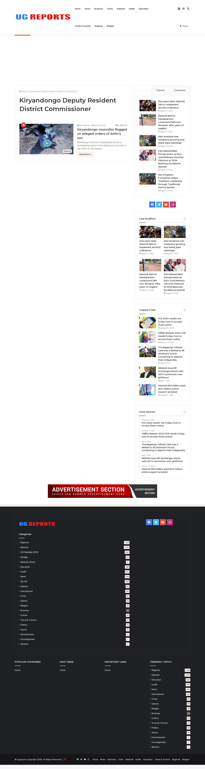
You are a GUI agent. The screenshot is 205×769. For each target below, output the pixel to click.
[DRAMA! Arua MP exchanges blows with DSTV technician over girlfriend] (147, 372)
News (87, 9)
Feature (24, 586)
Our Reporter (84, 125)
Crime (110, 9)
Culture (23, 615)
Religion (110, 26)
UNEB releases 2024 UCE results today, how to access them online (172, 336)
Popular (160, 90)
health (132, 9)
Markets (24, 644)
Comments (179, 90)
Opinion (24, 601)
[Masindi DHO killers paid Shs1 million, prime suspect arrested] (147, 389)
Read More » (85, 154)
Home (78, 9)
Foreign (24, 557)
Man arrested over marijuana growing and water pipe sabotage (171, 139)
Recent (143, 90)
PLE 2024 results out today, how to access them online (170, 321)
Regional (99, 26)
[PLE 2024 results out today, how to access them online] (147, 322)
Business (98, 9)
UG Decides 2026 (29, 552)
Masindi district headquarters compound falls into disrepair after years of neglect (171, 122)
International (26, 591)
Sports (23, 629)
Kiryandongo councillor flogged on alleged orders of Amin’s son (102, 134)
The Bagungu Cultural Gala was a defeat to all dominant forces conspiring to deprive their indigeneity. (171, 353)
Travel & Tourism (82, 26)
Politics (23, 625)
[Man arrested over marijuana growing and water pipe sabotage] (147, 140)
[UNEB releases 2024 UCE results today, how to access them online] (147, 337)
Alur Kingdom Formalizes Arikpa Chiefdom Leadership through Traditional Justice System (170, 181)
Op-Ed (23, 581)
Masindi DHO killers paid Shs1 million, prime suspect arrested (171, 388)
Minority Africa (27, 562)
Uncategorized (27, 639)
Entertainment (27, 634)
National (121, 9)
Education (143, 9)
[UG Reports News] (44, 17)
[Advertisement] (102, 60)
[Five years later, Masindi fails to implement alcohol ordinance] (147, 105)
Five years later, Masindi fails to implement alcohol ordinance (171, 104)
